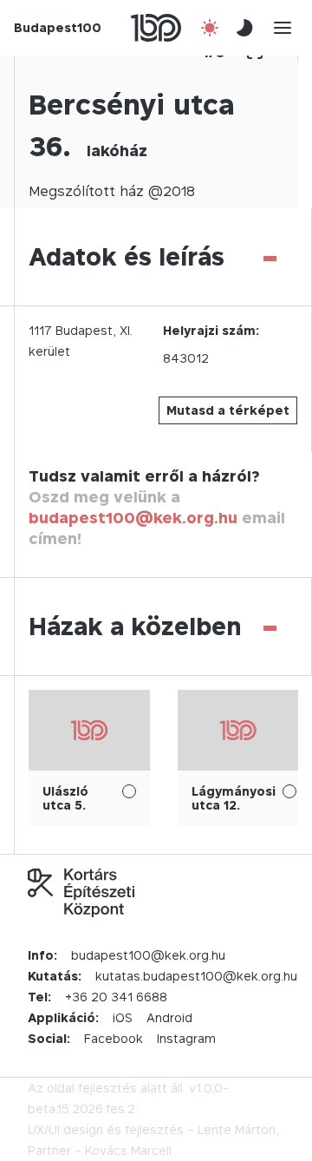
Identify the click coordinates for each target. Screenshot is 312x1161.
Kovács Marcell (128, 1150)
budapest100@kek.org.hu (133, 517)
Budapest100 (57, 27)
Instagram (186, 1038)
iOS (123, 1017)
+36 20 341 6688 (116, 996)
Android (169, 1017)
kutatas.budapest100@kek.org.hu (196, 975)
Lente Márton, (238, 1129)
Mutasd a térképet (227, 410)
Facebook (113, 1038)
